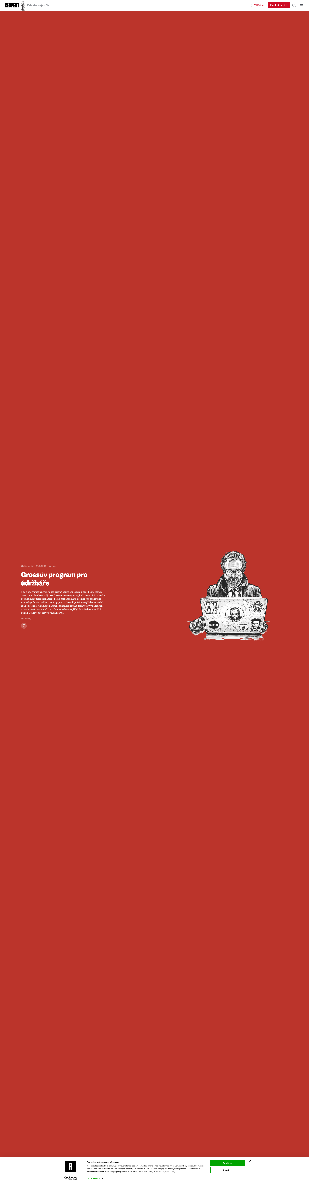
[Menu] (301, 5)
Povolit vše (227, 1163)
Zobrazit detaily (93, 1178)
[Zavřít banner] (250, 1161)
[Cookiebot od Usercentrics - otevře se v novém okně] (70, 1178)
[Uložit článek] (24, 626)
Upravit (226, 1170)
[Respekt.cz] (12, 5)
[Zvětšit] (231, 597)
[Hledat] (294, 5)
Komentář (29, 566)
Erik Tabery (26, 618)
